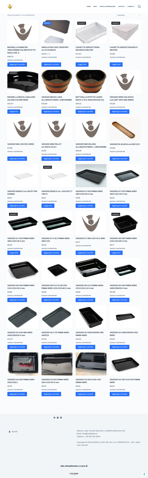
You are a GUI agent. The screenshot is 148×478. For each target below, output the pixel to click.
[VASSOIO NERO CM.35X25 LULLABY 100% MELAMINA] (125, 81)
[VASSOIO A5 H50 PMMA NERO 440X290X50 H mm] (125, 269)
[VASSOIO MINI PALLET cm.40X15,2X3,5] (56, 128)
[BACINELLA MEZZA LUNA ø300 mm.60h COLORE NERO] (22, 81)
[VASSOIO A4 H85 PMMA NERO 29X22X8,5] (22, 364)
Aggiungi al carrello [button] (17, 64)
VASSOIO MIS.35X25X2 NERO (20, 144)
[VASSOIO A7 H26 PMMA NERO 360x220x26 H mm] (22, 222)
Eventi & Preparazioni (107, 6)
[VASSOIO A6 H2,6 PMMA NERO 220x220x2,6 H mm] (91, 269)
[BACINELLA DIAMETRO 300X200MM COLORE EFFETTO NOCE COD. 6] (22, 31)
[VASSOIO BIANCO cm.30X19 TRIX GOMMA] (22, 175)
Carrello (130, 6)
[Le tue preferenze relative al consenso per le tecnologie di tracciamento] (144, 474)
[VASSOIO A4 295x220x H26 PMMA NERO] (91, 364)
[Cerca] (139, 6)
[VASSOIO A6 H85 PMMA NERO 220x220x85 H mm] (125, 222)
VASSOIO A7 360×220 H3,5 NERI (90, 238)
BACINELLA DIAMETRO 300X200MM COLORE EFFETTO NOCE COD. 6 (21, 50)
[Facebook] (54, 417)
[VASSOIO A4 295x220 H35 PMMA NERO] (125, 364)
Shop (95, 6)
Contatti (121, 6)
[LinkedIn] (61, 417)
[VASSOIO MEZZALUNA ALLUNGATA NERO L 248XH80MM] (91, 128)
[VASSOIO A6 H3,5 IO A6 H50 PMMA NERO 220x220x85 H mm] (56, 269)
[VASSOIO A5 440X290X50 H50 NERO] (125, 317)
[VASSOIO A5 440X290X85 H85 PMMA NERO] (91, 317)
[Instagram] (58, 417)
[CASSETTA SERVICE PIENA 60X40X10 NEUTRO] (91, 31)
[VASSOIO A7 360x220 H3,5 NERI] (91, 222)
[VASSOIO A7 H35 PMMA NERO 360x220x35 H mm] (125, 175)
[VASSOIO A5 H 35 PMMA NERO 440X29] (56, 317)
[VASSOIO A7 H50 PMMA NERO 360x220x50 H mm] (91, 175)
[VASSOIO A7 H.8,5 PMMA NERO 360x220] (56, 222)
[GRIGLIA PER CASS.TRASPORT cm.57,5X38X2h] (56, 31)
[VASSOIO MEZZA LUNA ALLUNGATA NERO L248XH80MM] (56, 81)
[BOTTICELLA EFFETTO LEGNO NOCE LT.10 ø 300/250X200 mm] (91, 81)
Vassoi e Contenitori (15, 60)
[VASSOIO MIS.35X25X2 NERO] (22, 128)
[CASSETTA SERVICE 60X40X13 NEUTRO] (125, 31)
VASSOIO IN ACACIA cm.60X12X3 (125, 144)
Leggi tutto (82, 64)
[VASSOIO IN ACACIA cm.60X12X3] (125, 128)
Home (89, 6)
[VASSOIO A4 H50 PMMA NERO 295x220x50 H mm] (56, 364)
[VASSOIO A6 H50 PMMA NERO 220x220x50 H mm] (22, 269)
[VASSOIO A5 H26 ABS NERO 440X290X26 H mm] (22, 317)
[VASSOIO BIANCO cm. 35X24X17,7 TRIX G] (56, 175)
